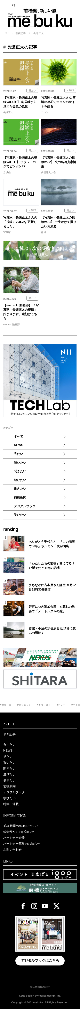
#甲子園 (70, 705)
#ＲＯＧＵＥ (19, 705)
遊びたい (20, 480)
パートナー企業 (14, 837)
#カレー (55, 705)
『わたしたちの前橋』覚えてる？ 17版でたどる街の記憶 (52, 565)
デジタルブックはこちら (40, 960)
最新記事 (9, 734)
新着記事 (20, 33)
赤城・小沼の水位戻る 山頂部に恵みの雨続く (52, 630)
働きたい (20, 488)
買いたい (20, 462)
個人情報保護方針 (40, 987)
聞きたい (20, 471)
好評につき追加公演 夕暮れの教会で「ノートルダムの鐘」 (52, 609)
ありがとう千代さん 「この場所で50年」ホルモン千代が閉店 (52, 544)
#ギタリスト (39, 705)
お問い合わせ (12, 849)
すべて (18, 436)
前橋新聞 (20, 497)
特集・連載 (11, 804)
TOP (6, 33)
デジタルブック (24, 506)
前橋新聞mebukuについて (21, 826)
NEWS (18, 445)
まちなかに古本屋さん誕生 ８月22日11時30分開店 (52, 587)
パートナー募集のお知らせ (21, 843)
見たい (18, 453)
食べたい (9, 744)
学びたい (20, 514)
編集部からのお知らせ (18, 831)
